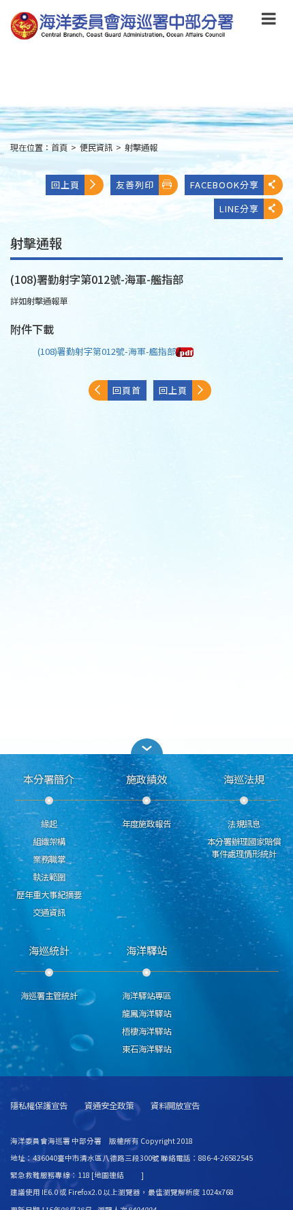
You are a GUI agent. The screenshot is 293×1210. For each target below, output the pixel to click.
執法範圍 (49, 877)
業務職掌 (49, 859)
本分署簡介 (48, 778)
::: (2, 153)
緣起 (49, 824)
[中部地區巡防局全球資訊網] (122, 26)
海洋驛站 (146, 949)
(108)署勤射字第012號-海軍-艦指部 (106, 351)
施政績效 (146, 778)
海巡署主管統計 (49, 996)
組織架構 (49, 841)
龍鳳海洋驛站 (146, 1013)
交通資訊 (49, 912)
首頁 (59, 147)
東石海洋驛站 (146, 1049)
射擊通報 (141, 147)
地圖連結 (109, 1175)
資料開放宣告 (175, 1106)
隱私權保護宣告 (38, 1106)
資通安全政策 (109, 1106)
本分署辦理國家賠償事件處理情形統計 (244, 847)
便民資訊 (96, 147)
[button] (269, 21)
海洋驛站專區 (146, 996)
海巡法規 (243, 778)
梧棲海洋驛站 (146, 1031)
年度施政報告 (146, 824)
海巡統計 (49, 949)
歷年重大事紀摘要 (49, 895)
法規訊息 (244, 824)
